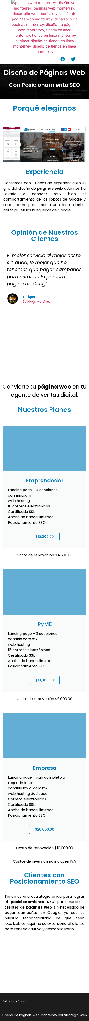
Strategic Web (75, 1015)
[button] (36, 58)
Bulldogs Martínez (37, 301)
